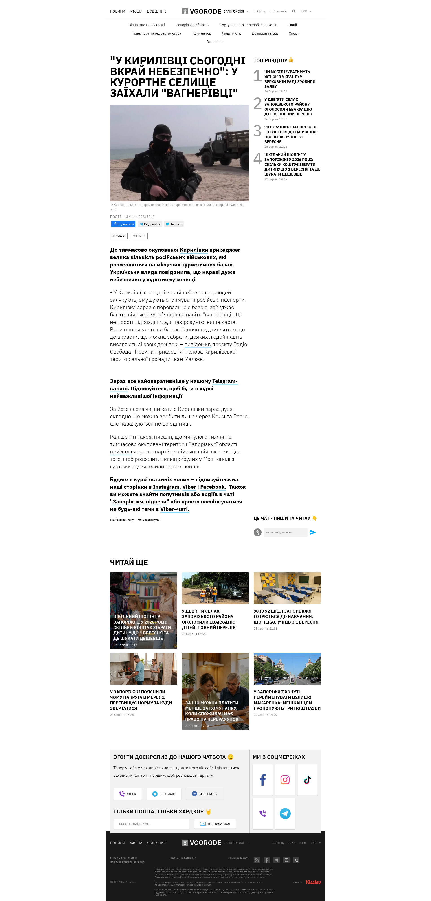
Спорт (294, 33)
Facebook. (213, 486)
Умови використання (123, 857)
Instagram (166, 486)
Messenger (208, 794)
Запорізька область (192, 24)
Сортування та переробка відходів (248, 24)
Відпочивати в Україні (147, 24)
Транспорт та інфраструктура (156, 33)
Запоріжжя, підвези (140, 501)
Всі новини (215, 41)
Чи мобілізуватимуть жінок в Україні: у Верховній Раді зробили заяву (289, 79)
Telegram (168, 794)
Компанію (280, 11)
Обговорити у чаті (149, 519)
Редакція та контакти (182, 857)
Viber (189, 486)
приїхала (121, 451)
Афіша (136, 11)
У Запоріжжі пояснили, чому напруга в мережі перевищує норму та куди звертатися (141, 700)
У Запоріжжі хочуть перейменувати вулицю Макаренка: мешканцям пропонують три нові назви (287, 700)
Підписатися (219, 824)
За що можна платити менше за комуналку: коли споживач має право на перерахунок (212, 711)
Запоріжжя (234, 842)
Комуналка (201, 33)
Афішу (261, 11)
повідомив (198, 344)
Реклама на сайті (238, 857)
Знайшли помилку (122, 519)
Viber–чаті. (174, 508)
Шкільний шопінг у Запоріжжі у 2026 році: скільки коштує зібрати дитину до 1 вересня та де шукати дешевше (292, 164)
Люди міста (231, 33)
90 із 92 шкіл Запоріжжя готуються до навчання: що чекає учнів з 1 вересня (291, 134)
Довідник (156, 11)
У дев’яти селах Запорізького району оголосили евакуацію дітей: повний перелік (288, 106)
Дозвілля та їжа (265, 33)
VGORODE (205, 842)
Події (292, 24)
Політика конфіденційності (127, 862)
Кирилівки (194, 249)
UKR (304, 11)
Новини (117, 11)
